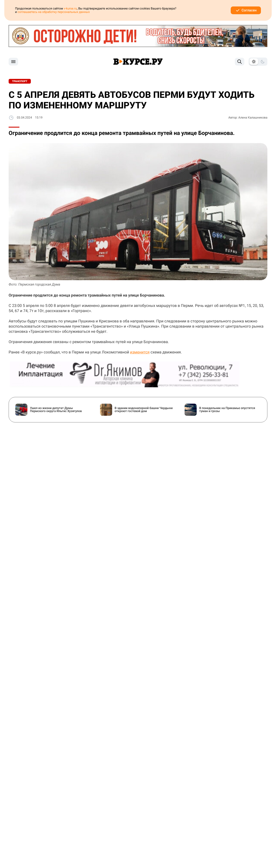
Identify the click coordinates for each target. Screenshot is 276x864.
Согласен (249, 10)
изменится (139, 352)
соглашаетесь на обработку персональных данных (54, 12)
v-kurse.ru (70, 8)
